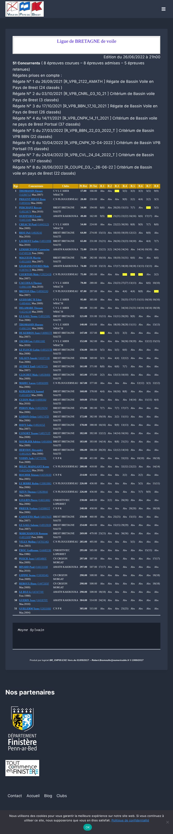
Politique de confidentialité (130, 820)
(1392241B (35, 274)
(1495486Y (33, 558)
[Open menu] (163, 8)
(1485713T (34, 433)
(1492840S (34, 375)
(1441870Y (33, 600)
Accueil (33, 795)
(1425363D (35, 475)
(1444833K (35, 550)
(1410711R (34, 358)
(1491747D (34, 416)
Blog (48, 795)
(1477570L (32, 458)
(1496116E (32, 341)
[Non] (167, 822)
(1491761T (35, 517)
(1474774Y (31, 592)
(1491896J (35, 441)
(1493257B (35, 350)
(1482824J (30, 233)
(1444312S (34, 224)
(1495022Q (33, 291)
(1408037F (35, 333)
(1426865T (34, 508)
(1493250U (34, 316)
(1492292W (33, 408)
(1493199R (35, 241)
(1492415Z (32, 425)
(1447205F (34, 583)
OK (88, 827)
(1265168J (35, 608)
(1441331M (33, 567)
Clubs (62, 795)
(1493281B (35, 525)
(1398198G (35, 483)
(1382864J (33, 492)
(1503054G (33, 575)
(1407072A (33, 366)
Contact (15, 795)
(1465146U (34, 500)
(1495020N (33, 383)
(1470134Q (34, 542)
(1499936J (32, 400)
